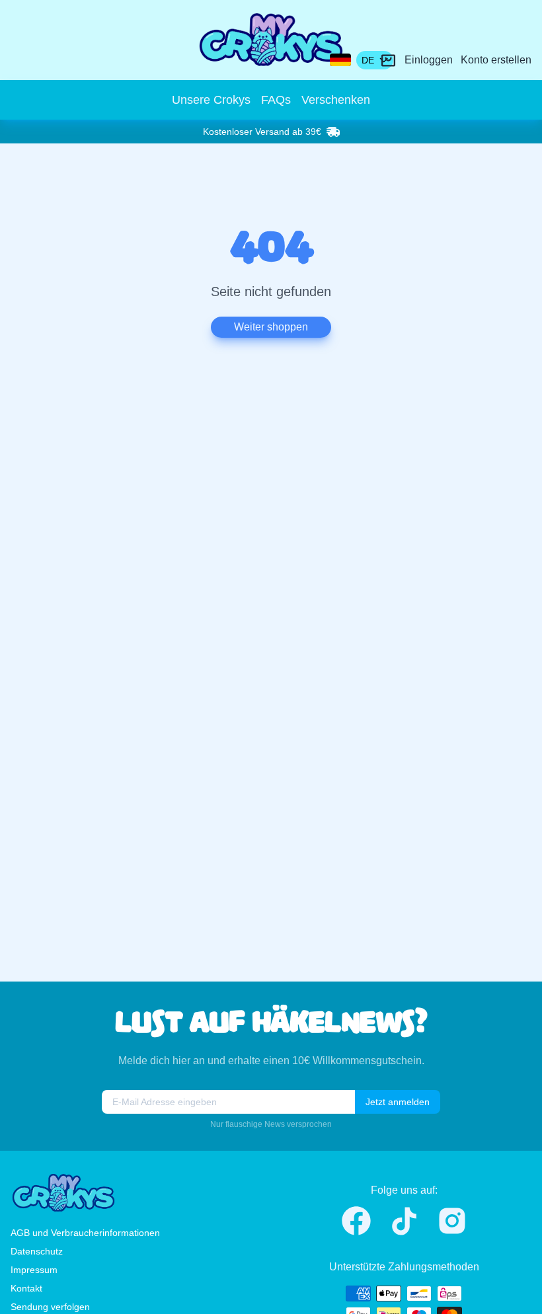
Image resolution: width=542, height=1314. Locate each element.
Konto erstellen (496, 59)
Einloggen (429, 59)
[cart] (388, 60)
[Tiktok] (404, 1221)
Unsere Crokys (211, 99)
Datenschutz (37, 1251)
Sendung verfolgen (50, 1306)
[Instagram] (452, 1221)
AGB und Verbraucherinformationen (85, 1232)
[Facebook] (356, 1221)
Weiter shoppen (271, 326)
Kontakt (26, 1288)
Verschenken (335, 99)
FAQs (276, 99)
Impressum (34, 1269)
